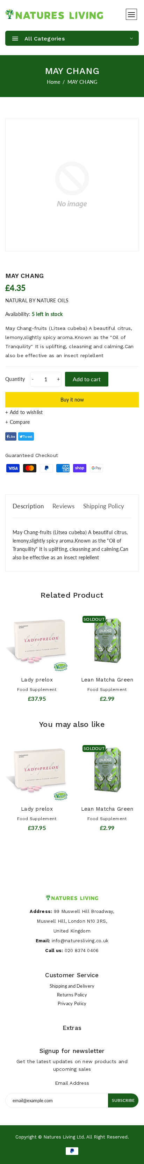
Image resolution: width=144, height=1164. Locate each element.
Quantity (15, 379)
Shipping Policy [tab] (103, 506)
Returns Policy (72, 994)
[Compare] (72, 422)
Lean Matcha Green (107, 680)
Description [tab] (28, 506)
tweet (28, 436)
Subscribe (123, 1100)
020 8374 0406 (82, 950)
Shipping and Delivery (72, 986)
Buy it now (72, 400)
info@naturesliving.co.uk (80, 940)
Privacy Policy (72, 1003)
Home (53, 82)
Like (12, 436)
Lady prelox (37, 680)
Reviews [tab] (63, 506)
